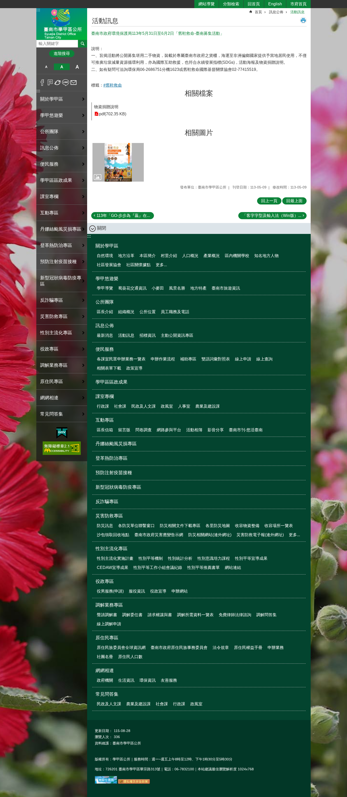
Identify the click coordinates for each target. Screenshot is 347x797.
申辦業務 (275, 647)
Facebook (42, 82)
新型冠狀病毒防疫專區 (60, 280)
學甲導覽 (105, 288)
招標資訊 (147, 335)
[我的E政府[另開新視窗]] (61, 433)
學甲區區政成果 (56, 180)
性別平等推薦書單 (203, 567)
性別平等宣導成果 (251, 558)
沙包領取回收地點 (113, 535)
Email (73, 82)
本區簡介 (147, 255)
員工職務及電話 (175, 312)
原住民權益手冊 (248, 647)
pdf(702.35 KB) (112, 114)
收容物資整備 (247, 525)
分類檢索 (231, 4)
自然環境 (105, 255)
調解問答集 (266, 615)
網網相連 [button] (49, 397)
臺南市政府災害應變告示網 (158, 535)
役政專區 (105, 581)
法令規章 (221, 647)
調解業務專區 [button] (54, 365)
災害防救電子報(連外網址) (260, 535)
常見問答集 (107, 694)
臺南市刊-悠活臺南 (246, 430)
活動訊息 (297, 12)
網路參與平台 (169, 430)
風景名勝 (177, 288)
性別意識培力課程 (213, 558)
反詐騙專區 (51, 300)
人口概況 (190, 255)
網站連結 (233, 567)
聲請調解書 (107, 615)
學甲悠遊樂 (107, 278)
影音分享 (216, 430)
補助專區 (188, 359)
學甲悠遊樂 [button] (51, 115)
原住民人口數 (130, 657)
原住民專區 (107, 637)
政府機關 (105, 680)
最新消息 (105, 335)
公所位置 (147, 312)
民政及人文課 (143, 406)
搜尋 (40, 42)
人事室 (184, 406)
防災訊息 (105, 525)
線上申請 (243, 359)
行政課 (103, 406)
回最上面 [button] (294, 201)
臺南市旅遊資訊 (226, 288)
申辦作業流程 (163, 359)
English (275, 4)
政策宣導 (134, 368)
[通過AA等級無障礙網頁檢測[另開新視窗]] (62, 448)
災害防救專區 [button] (54, 316)
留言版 (124, 430)
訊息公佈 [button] (49, 147)
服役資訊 (137, 591)
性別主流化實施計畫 (115, 558)
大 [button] (77, 66)
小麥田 (158, 288)
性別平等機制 (150, 558)
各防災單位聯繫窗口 (136, 525)
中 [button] (61, 66)
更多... (161, 265)
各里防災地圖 (218, 525)
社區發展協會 (109, 265)
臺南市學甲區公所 (61, 24)
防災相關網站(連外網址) (209, 535)
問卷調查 (143, 430)
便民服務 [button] (49, 164)
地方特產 (198, 288)
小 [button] (46, 66)
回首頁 (254, 4)
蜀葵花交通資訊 (132, 288)
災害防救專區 (109, 515)
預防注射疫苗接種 (58, 261)
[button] (118, 162)
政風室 (167, 406)
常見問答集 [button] (51, 414)
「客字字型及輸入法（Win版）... (271, 215)
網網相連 (105, 670)
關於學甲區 (107, 245)
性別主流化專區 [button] (56, 332)
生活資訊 (126, 680)
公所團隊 (105, 302)
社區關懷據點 (138, 265)
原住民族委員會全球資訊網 (121, 647)
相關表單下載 (109, 368)
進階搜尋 (62, 53)
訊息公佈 (276, 12)
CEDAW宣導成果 (112, 567)
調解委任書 (132, 615)
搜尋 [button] (82, 43)
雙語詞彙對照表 (215, 359)
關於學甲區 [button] (51, 99)
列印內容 (303, 20)
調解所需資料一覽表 (195, 615)
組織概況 (126, 312)
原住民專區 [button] (51, 381)
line (66, 82)
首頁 (258, 12)
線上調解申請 (109, 624)
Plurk (50, 82)
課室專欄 (105, 396)
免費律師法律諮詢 (235, 615)
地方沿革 (126, 255)
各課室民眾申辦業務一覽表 (121, 359)
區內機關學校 (237, 255)
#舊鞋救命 (112, 85)
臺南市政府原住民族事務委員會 (179, 647)
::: (38, 10)
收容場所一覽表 (278, 525)
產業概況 (211, 255)
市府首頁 (298, 4)
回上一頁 (269, 201)
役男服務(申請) (110, 591)
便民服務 (105, 349)
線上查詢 (264, 359)
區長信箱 (105, 430)
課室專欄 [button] (49, 196)
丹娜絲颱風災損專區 (60, 229)
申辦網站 (179, 591)
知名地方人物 (266, 255)
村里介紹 (169, 255)
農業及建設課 (207, 406)
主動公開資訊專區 (177, 335)
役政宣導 (158, 591)
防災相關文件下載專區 (180, 525)
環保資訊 (147, 680)
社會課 (120, 406)
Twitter (58, 82)
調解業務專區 (109, 605)
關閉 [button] (101, 228)
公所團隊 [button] (49, 131)
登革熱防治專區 (56, 245)
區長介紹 (105, 312)
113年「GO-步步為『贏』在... (123, 215)
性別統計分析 (180, 558)
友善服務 (169, 680)
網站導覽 (206, 4)
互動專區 (105, 420)
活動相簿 (194, 430)
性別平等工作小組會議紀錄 (157, 567)
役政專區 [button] (49, 349)
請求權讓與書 (160, 615)
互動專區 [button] (49, 212)
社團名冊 (105, 657)
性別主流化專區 (112, 548)
